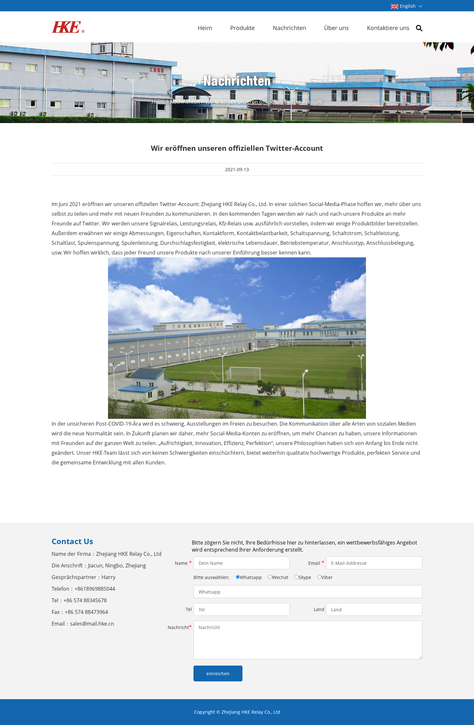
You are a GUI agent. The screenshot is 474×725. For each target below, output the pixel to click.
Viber (327, 577)
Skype (305, 577)
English (408, 6)
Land (319, 609)
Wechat (280, 577)
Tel (189, 609)
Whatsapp (251, 577)
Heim (205, 28)
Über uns (336, 28)
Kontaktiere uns (388, 28)
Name (183, 562)
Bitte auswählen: (212, 577)
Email (316, 562)
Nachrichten (289, 28)
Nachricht (180, 627)
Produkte (242, 28)
